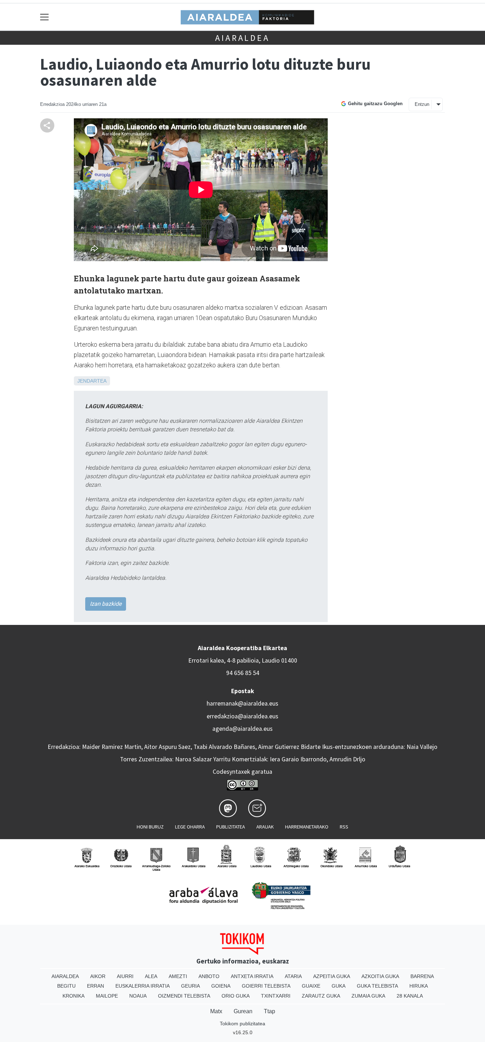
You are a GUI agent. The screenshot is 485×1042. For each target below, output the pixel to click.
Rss (344, 827)
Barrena (422, 976)
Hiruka (418, 986)
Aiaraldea (242, 37)
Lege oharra (190, 827)
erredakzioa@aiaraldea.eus (242, 716)
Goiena (220, 986)
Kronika (73, 996)
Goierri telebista (266, 986)
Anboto (208, 976)
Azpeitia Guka (331, 976)
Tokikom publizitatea (242, 1023)
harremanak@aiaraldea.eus (242, 703)
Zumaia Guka (368, 996)
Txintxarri (275, 996)
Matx (216, 1011)
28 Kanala (410, 996)
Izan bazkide (105, 603)
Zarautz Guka (321, 996)
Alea (151, 976)
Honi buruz (150, 827)
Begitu (66, 986)
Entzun (422, 104)
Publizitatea (230, 827)
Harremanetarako (306, 827)
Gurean (243, 1011)
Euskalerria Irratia (142, 986)
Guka (338, 986)
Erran (95, 986)
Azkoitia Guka (380, 976)
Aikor (97, 976)
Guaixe (311, 986)
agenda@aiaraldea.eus (242, 729)
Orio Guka (236, 996)
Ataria (293, 976)
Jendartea (92, 381)
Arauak (265, 827)
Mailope (107, 996)
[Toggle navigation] (44, 17)
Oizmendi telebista (184, 996)
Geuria (190, 986)
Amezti (178, 976)
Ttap (269, 1011)
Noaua (138, 996)
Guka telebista (377, 986)
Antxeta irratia (252, 976)
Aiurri (125, 976)
